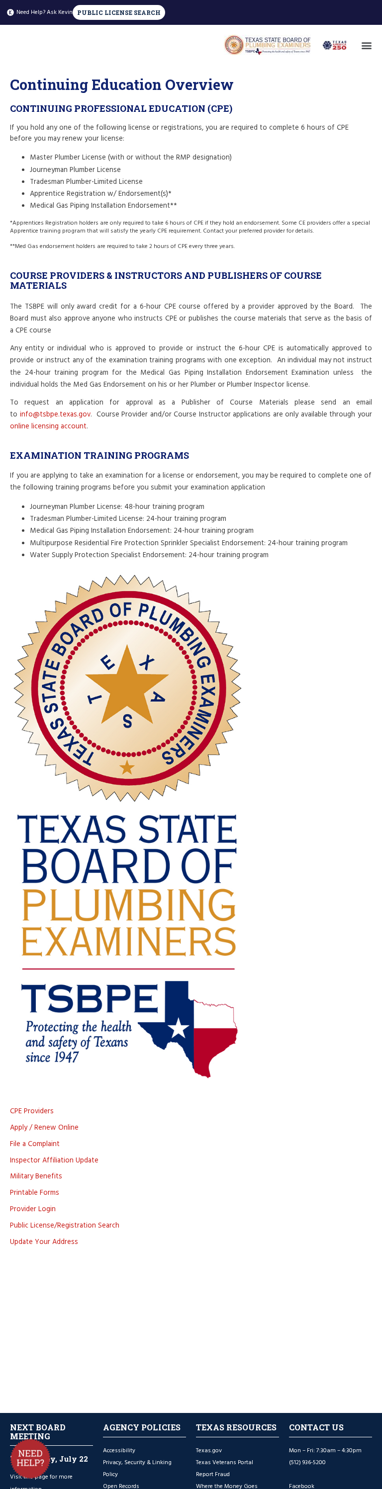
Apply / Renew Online (44, 1128)
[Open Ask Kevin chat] (30, 1458)
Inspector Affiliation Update (54, 1160)
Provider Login (33, 1209)
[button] (366, 45)
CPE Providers (32, 1111)
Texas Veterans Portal (224, 1462)
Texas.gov (209, 1450)
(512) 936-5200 (307, 1462)
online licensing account (48, 426)
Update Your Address (44, 1242)
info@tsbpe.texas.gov (55, 414)
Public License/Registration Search (64, 1226)
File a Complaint (35, 1144)
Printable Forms (34, 1193)
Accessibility (119, 1450)
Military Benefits (36, 1176)
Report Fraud (213, 1474)
